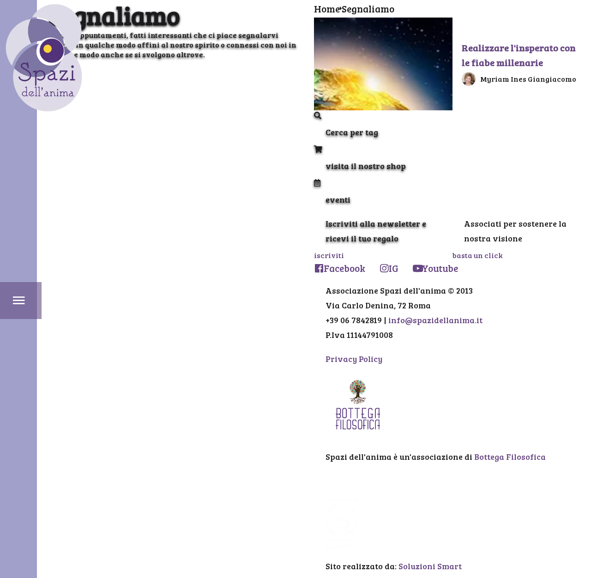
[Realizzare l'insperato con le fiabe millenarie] (383, 64)
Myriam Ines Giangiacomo (528, 79)
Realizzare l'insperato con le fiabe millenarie (519, 55)
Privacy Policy (354, 358)
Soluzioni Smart (430, 566)
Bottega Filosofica (510, 456)
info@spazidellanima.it (435, 319)
